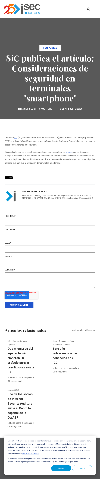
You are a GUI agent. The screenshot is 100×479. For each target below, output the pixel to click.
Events (55, 341)
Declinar (82, 468)
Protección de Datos (66, 341)
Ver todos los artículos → (83, 330)
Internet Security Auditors (35, 109)
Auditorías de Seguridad (61, 345)
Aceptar (61, 468)
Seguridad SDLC (13, 390)
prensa (69, 152)
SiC (15, 137)
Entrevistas (50, 48)
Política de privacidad (30, 453)
